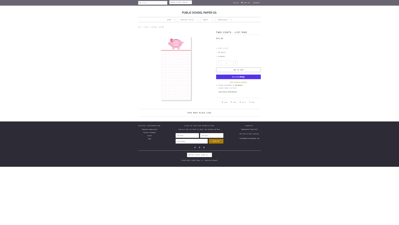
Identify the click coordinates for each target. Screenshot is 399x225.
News (149, 139)
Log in (235, 2)
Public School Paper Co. (194, 160)
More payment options (238, 82)
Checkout (256, 2)
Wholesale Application (149, 129)
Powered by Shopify (211, 160)
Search (149, 135)
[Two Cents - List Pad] (176, 68)
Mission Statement (149, 132)
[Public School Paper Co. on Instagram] (204, 147)
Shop (170, 19)
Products (146, 27)
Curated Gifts (188, 19)
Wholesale (224, 19)
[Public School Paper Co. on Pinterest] (199, 147)
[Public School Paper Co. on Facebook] (195, 147)
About (207, 19)
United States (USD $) (180, 2)
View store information (228, 91)
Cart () (246, 2)
